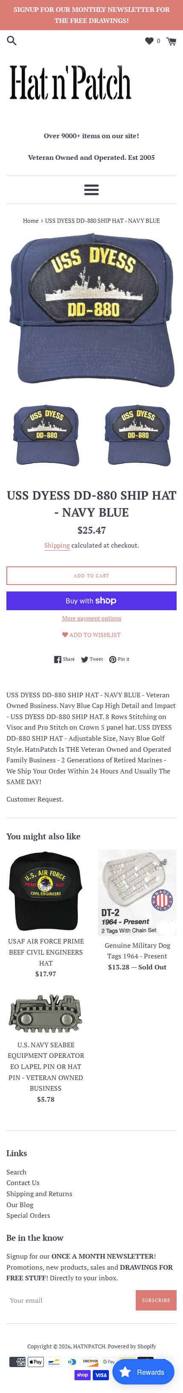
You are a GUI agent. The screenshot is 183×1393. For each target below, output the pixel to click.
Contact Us (23, 1182)
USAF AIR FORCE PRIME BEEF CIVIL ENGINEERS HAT (46, 951)
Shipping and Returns (39, 1193)
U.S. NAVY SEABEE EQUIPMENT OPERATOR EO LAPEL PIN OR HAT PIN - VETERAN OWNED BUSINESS (46, 1066)
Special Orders (28, 1215)
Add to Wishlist (94, 635)
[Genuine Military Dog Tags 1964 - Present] (137, 893)
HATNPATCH (89, 1346)
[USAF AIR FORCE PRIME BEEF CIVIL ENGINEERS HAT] (45, 891)
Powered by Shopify (132, 1346)
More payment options (91, 618)
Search (16, 1172)
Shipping (57, 545)
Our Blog (19, 1204)
